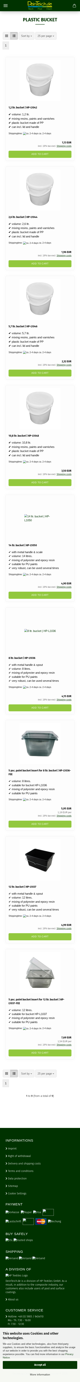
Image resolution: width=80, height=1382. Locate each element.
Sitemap (12, 1186)
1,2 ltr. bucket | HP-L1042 (23, 107)
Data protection (17, 1178)
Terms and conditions (20, 1171)
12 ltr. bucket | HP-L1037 (22, 886)
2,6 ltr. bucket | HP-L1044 (23, 217)
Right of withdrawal (19, 1156)
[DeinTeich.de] (40, 5)
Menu (5, 5)
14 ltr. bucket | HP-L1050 (23, 545)
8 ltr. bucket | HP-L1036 (22, 658)
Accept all (40, 1364)
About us (12, 1299)
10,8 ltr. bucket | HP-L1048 (24, 435)
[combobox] (26, 36)
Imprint (12, 1148)
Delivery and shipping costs (24, 1163)
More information (40, 1374)
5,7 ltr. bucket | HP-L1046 (23, 326)
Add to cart (40, 154)
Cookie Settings (16, 1193)
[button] (6, 36)
